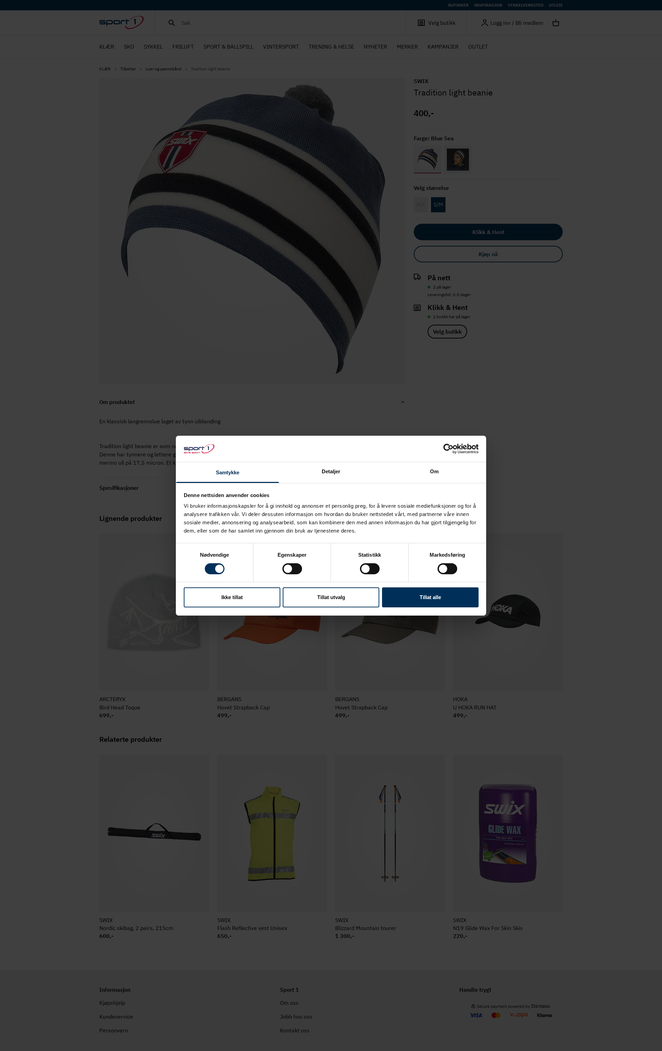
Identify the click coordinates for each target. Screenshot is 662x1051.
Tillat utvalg (331, 597)
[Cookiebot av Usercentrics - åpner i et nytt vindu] (448, 449)
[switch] (292, 568)
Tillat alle (430, 597)
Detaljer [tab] (331, 471)
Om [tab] (434, 471)
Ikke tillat (232, 597)
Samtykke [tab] (228, 472)
